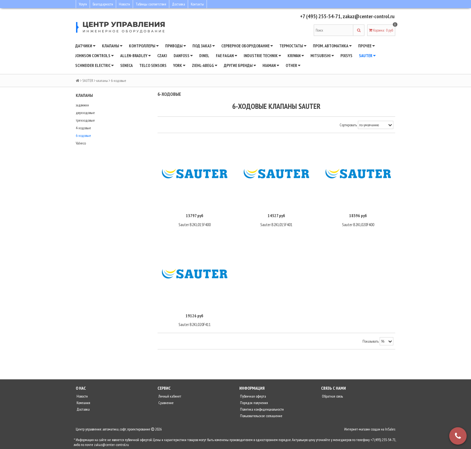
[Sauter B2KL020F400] (358, 174)
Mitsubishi (320, 55)
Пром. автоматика (331, 45)
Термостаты (291, 45)
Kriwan (294, 55)
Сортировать (348, 124)
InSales (390, 429)
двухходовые (85, 112)
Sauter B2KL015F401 (276, 224)
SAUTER (366, 55)
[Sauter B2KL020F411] (195, 274)
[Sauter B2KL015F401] (276, 174)
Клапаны (111, 45)
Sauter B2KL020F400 (358, 224)
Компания (83, 402)
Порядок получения (253, 402)
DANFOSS (182, 55)
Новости (124, 4)
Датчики (84, 45)
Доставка (178, 4)
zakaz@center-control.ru (368, 16)
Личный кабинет (169, 396)
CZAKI (162, 55)
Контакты (197, 4)
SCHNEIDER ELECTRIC (93, 65)
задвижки (82, 105)
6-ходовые (83, 135)
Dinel (204, 55)
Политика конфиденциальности (261, 409)
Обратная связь (332, 396)
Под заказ (202, 45)
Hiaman (269, 65)
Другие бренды (238, 65)
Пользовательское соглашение (260, 415)
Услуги (83, 4)
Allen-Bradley (134, 55)
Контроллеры (142, 45)
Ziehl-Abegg (203, 65)
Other (292, 65)
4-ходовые (83, 127)
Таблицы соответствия (151, 4)
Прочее (365, 45)
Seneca (126, 65)
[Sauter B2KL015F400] (195, 174)
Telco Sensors (153, 65)
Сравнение (166, 402)
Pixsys (346, 55)
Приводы (174, 45)
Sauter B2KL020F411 (195, 324)
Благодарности (103, 4)
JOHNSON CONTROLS (93, 55)
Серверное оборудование (245, 45)
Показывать (371, 341)
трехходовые (85, 120)
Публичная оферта (252, 396)
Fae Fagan (225, 55)
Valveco (81, 143)
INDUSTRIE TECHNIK (261, 55)
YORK (178, 65)
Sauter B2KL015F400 (195, 224)
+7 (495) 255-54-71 (320, 16)
